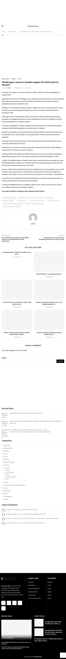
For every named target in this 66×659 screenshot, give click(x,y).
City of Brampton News (53, 200)
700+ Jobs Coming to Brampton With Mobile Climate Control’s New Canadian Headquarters (15, 647)
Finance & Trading (9, 462)
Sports (6, 494)
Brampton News (37, 656)
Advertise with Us (33, 592)
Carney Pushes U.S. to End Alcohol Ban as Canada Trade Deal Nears (30, 432)
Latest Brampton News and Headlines (12, 203)
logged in (12, 350)
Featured (6, 459)
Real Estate (7, 491)
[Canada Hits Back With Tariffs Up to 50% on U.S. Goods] (5, 416)
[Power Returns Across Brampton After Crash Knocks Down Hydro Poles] (17, 290)
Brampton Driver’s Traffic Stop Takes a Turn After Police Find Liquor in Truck (24, 430)
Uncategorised (8, 496)
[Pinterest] (3, 608)
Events (6, 456)
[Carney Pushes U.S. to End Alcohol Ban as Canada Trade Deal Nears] (49, 261)
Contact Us (31, 582)
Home (3, 31)
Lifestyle (6, 465)
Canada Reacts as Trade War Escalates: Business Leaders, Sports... (53, 632)
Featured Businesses (34, 588)
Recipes (7, 474)
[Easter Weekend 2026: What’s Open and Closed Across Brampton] (16, 630)
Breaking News (12, 31)
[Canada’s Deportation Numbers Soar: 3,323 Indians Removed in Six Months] (49, 290)
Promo (6, 488)
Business (6, 451)
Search (4, 358)
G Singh (8, 509)
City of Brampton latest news (36, 200)
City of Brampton (21, 200)
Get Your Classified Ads (34, 598)
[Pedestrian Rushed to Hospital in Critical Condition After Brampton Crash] (49, 320)
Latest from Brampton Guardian (11, 206)
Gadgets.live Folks (11, 514)
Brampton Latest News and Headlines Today (30, 197)
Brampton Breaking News (9, 197)
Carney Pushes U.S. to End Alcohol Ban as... (49, 274)
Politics (6, 482)
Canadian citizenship (8, 200)
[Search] (63, 26)
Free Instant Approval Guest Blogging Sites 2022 (32, 514)
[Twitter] (9, 603)
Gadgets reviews (11, 518)
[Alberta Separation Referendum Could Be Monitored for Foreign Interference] (17, 320)
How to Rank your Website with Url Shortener (25, 509)
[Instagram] (14, 603)
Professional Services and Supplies (14, 485)
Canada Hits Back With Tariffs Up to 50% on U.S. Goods (26, 413)
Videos (6, 499)
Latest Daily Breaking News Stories (34, 203)
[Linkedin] (20, 603)
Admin (9, 88)
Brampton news (49, 197)
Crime (5, 454)
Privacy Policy (32, 595)
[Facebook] (3, 603)
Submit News (31, 585)
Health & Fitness (9, 472)
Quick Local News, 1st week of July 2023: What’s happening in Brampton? (38, 518)
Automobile (7, 445)
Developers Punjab (11, 523)
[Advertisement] (33, 12)
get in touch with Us (38, 191)
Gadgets (7, 470)
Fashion (7, 468)
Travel (7, 479)
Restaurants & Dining (11, 477)
